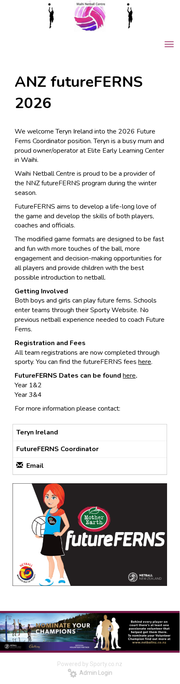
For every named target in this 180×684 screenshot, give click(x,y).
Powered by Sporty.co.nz (89, 664)
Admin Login (94, 672)
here (144, 361)
